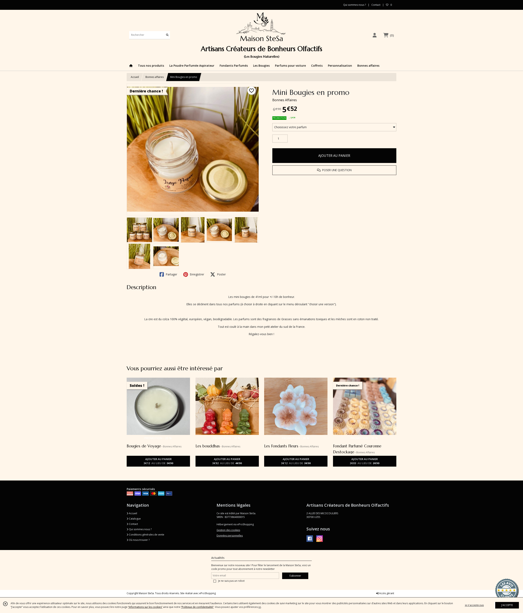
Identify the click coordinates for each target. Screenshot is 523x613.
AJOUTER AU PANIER (334, 155)
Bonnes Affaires (284, 100)
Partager (171, 274)
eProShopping (207, 593)
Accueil (135, 77)
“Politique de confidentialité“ (197, 607)
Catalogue (134, 518)
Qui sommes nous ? (140, 529)
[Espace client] (374, 35)
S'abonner (295, 575)
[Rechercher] (167, 35)
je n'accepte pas (474, 605)
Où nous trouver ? (139, 540)
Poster (221, 274)
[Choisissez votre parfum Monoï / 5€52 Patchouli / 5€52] (334, 127)
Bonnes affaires (154, 77)
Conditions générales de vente (146, 534)
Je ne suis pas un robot (231, 581)
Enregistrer (196, 274)
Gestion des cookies (228, 530)
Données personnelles (230, 535)
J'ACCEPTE (507, 605)
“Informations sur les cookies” (145, 607)
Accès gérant (386, 593)
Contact (375, 5)
